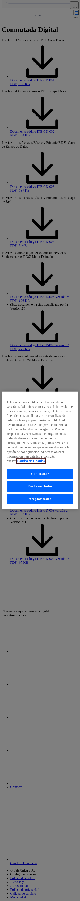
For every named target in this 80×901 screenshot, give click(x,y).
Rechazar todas (40, 486)
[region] (40, 450)
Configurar (40, 474)
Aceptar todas (40, 499)
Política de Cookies (31, 461)
